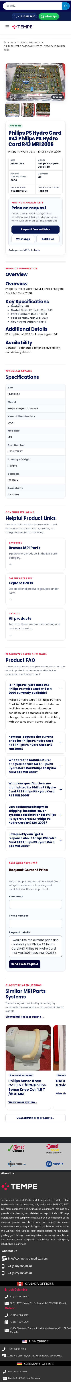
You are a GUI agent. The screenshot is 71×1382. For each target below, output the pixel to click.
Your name (16, 896)
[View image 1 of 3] (12, 110)
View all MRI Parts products (24, 1017)
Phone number (18, 915)
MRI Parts (28, 250)
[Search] (66, 6)
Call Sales (48, 239)
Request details (19, 932)
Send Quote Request (24, 964)
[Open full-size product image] (35, 82)
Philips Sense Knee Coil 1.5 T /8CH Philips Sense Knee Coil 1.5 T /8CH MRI (27, 1087)
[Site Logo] (22, 27)
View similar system (22, 1102)
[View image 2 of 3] (28, 110)
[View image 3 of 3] (43, 110)
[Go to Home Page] (5, 42)
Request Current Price (35, 229)
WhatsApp (23, 239)
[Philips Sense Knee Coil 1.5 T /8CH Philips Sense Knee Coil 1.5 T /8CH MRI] (28, 1048)
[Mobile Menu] (7, 27)
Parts (37, 250)
